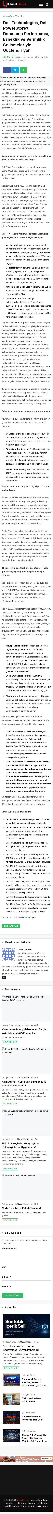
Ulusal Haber (13, 57)
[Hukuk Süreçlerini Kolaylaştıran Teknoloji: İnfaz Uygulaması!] (26, 1122)
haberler (10, 1503)
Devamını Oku (10, 1042)
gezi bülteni (36, 1500)
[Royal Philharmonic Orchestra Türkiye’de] (11, 1417)
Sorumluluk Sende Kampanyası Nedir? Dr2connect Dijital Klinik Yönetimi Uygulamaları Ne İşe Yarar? (35, 1385)
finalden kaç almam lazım (27, 1503)
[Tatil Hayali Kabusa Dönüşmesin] (11, 1399)
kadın (24, 1506)
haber (46, 1500)
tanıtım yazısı (42, 1506)
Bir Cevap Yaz (11, 926)
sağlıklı (8, 1506)
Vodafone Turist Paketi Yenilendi (21, 1208)
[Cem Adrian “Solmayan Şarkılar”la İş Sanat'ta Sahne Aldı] (26, 1060)
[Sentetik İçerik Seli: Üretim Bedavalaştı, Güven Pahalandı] (26, 1326)
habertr (31, 1506)
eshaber (16, 1506)
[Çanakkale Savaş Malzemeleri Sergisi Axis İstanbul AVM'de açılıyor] (26, 1008)
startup (43, 1503)
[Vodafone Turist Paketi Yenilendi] (26, 1187)
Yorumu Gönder (13, 1295)
